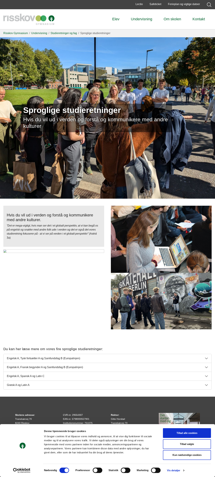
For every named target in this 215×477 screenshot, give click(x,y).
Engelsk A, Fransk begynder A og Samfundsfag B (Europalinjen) (45, 367)
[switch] (97, 470)
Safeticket (155, 4)
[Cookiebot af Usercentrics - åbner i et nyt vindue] (21, 470)
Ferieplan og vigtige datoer (184, 4)
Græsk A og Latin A (18, 385)
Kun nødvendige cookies (187, 455)
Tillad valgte (187, 444)
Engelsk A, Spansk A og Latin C (26, 376)
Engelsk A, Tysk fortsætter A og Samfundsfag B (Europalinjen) (43, 358)
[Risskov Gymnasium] (28, 19)
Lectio (139, 4)
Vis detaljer (173, 470)
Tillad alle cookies (187, 433)
